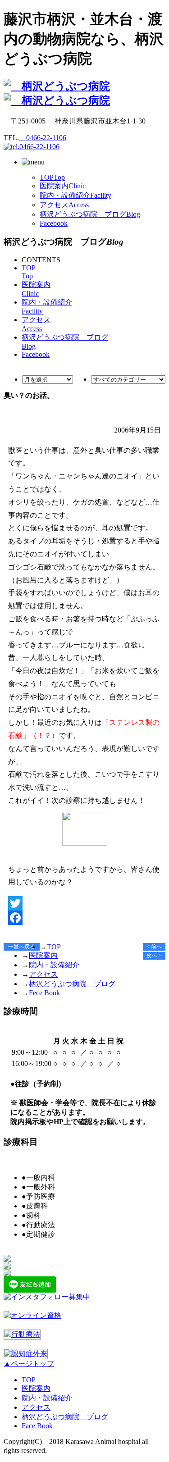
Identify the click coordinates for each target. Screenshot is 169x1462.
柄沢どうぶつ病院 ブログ (90, 214)
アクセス (64, 205)
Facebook (54, 223)
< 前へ (154, 946)
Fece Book (44, 993)
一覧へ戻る (21, 946)
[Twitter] (84, 903)
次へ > (154, 955)
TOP (52, 177)
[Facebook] (84, 918)
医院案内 (63, 186)
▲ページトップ (29, 1363)
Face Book (37, 1426)
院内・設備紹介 (75, 195)
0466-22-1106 (42, 137)
